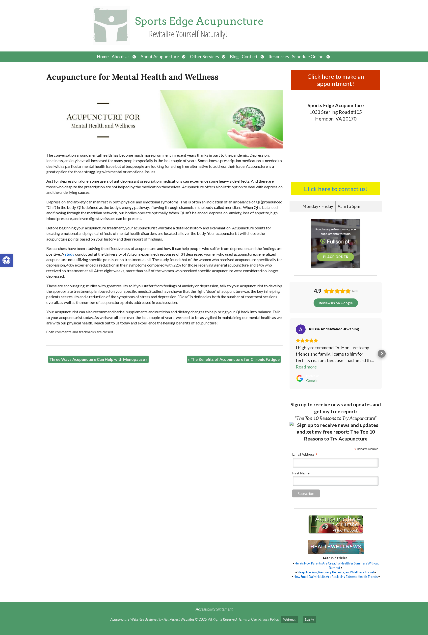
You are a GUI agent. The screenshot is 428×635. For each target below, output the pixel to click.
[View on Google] (301, 329)
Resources (278, 56)
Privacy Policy (268, 619)
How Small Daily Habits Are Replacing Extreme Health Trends (336, 577)
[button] (6, 260)
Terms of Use (247, 619)
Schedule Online (307, 56)
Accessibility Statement (214, 609)
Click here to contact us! (336, 188)
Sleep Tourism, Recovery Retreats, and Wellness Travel (335, 572)
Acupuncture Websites (127, 619)
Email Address (305, 454)
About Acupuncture (159, 56)
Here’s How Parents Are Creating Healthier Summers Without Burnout (337, 565)
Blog (234, 56)
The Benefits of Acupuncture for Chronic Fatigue (234, 359)
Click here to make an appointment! (335, 80)
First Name (301, 473)
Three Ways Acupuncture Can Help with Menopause (98, 359)
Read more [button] (306, 366)
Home (103, 56)
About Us (121, 56)
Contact (250, 56)
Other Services (204, 56)
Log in (309, 619)
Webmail (289, 619)
